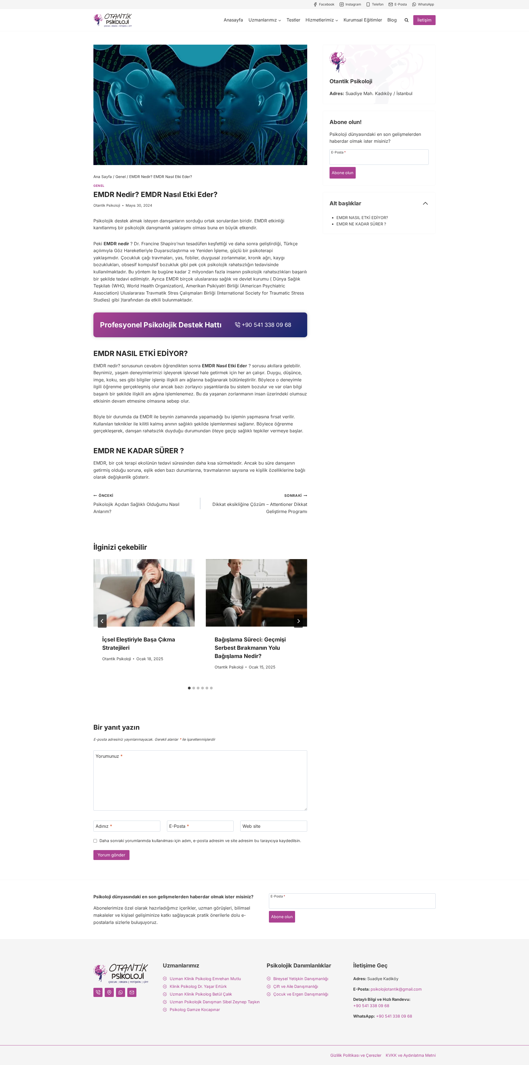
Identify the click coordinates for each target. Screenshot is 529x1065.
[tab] (189, 688)
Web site (251, 826)
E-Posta (179, 826)
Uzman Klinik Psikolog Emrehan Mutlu (205, 978)
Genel (98, 186)
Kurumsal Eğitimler (363, 20)
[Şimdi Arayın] (200, 324)
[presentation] (144, 593)
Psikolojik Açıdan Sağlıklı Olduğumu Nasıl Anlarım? (136, 504)
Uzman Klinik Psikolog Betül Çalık (201, 994)
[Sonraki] (298, 621)
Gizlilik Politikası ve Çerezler (355, 1055)
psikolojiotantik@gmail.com (396, 989)
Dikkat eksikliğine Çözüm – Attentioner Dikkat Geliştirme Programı (259, 504)
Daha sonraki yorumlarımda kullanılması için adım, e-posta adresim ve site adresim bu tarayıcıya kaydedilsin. (200, 840)
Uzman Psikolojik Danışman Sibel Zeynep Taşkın (215, 1001)
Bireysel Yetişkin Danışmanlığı (300, 978)
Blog (392, 20)
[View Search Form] (406, 20)
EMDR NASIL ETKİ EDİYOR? (362, 217)
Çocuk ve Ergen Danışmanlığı (300, 994)
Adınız (104, 826)
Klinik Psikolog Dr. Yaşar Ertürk (198, 986)
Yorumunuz (109, 756)
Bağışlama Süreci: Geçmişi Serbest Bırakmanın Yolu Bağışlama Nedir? (250, 647)
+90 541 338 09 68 (371, 1005)
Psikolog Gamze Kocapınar (195, 1009)
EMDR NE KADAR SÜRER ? (361, 224)
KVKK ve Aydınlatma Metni (411, 1055)
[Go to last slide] (102, 621)
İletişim (424, 20)
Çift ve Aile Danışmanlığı (295, 986)
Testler (293, 20)
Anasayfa (233, 20)
